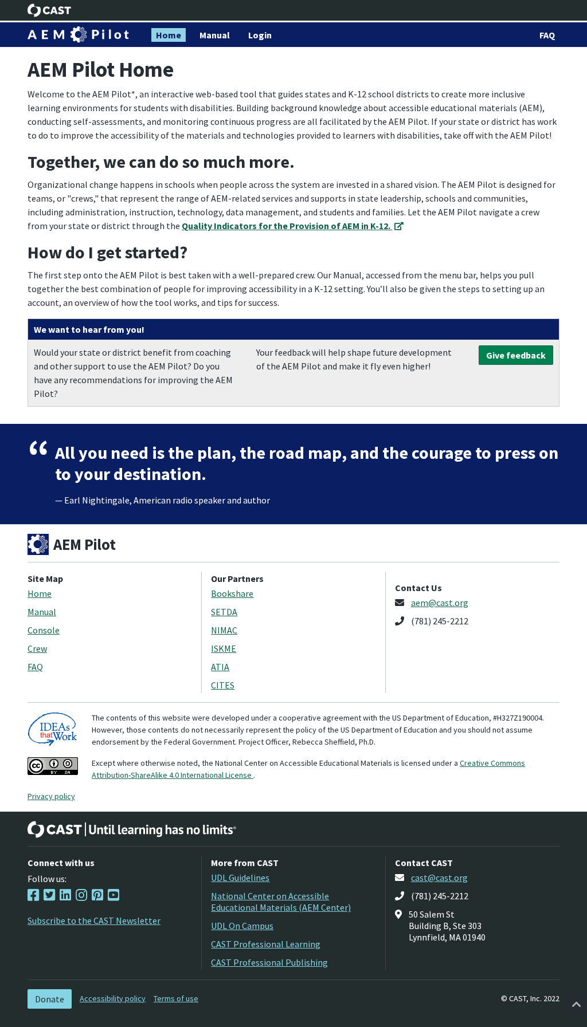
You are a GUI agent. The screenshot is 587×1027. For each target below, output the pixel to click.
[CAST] (50, 10)
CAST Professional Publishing (269, 962)
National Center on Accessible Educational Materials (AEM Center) (281, 901)
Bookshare (232, 593)
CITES (222, 685)
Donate (49, 999)
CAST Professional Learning (265, 944)
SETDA (224, 611)
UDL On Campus (242, 925)
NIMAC (224, 630)
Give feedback (516, 355)
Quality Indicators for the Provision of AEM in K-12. (287, 225)
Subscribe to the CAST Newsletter (94, 920)
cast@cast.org (439, 877)
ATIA (220, 666)
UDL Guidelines (240, 877)
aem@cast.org (439, 602)
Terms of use (176, 998)
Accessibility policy (113, 998)
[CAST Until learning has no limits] (132, 829)
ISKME (223, 648)
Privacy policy (51, 796)
